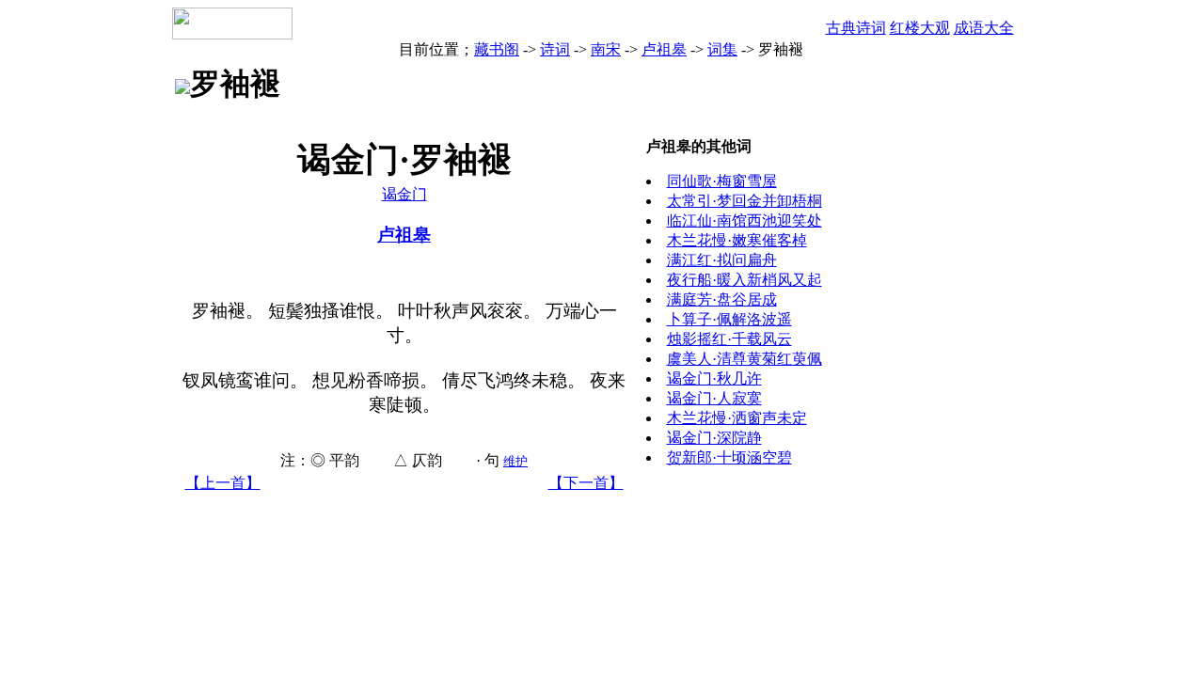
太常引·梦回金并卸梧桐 (744, 201)
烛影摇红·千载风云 (729, 339)
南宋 (606, 49)
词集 (722, 49)
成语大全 (984, 28)
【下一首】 (586, 483)
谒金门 (404, 194)
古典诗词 (856, 28)
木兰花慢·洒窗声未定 (737, 418)
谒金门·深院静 (714, 438)
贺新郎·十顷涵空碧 (729, 457)
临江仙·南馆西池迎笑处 (744, 220)
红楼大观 (920, 28)
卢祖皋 (664, 49)
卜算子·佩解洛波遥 (729, 319)
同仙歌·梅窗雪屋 (722, 181)
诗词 (555, 49)
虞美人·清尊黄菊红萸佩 (744, 359)
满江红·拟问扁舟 (722, 260)
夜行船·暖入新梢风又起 (744, 280)
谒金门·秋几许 (714, 378)
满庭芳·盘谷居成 (722, 299)
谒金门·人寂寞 (714, 398)
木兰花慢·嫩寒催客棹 (737, 240)
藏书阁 (496, 49)
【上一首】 (223, 483)
